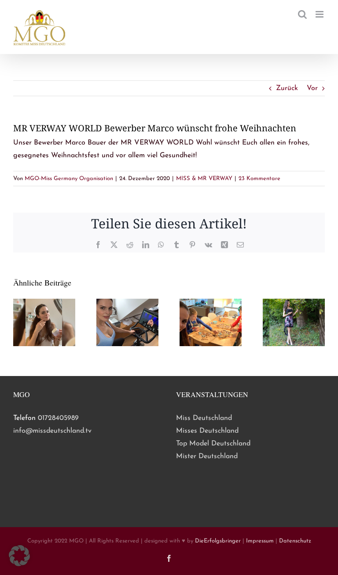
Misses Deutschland (207, 430)
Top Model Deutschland (213, 443)
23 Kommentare (259, 178)
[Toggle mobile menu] (320, 14)
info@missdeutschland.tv (52, 430)
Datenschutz (295, 541)
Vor (312, 88)
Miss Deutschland (204, 418)
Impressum (260, 541)
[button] (19, 555)
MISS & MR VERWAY (204, 178)
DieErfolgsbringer (218, 541)
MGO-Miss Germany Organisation (69, 178)
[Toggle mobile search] (302, 14)
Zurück (287, 88)
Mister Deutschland (207, 456)
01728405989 (58, 418)
